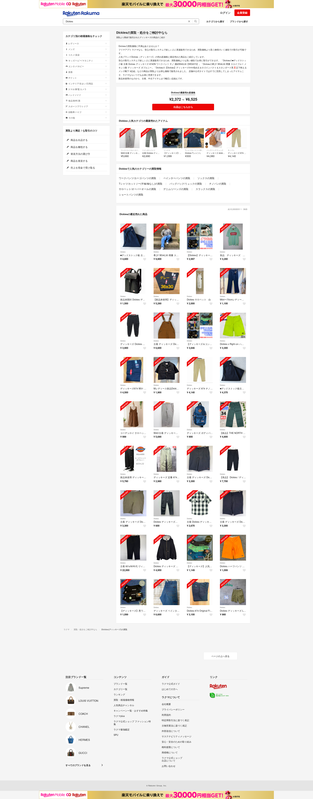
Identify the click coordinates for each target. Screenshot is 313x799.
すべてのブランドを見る (78, 765)
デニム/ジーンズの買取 (175, 189)
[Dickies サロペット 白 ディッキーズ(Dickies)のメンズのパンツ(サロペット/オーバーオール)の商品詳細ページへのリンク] (200, 281)
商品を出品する (79, 140)
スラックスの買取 (205, 189)
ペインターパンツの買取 (176, 178)
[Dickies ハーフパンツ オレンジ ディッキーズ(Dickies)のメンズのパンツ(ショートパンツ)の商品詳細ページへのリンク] (233, 548)
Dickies (123, 252)
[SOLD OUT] (129, 138)
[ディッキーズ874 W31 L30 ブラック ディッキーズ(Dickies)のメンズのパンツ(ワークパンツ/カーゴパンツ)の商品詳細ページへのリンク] (133, 370)
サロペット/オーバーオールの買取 (137, 189)
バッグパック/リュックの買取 (186, 183)
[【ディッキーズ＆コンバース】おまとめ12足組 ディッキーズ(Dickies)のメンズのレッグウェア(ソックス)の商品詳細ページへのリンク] (200, 325)
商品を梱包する (79, 147)
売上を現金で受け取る (82, 167)
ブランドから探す (239, 21)
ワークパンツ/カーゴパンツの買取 (137, 178)
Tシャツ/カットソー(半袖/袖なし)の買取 (140, 183)
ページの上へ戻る (220, 656)
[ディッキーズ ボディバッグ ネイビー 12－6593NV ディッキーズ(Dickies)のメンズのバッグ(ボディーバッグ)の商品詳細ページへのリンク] (200, 414)
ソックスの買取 (206, 178)
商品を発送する (79, 160)
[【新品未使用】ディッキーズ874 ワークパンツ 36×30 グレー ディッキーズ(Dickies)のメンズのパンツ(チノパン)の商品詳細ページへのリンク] (167, 281)
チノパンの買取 (217, 183)
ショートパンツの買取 (131, 194)
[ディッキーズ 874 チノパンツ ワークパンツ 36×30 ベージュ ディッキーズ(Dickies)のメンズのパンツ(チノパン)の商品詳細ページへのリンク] (200, 370)
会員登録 (242, 13)
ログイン (225, 13)
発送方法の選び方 (80, 153)
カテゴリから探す (215, 21)
